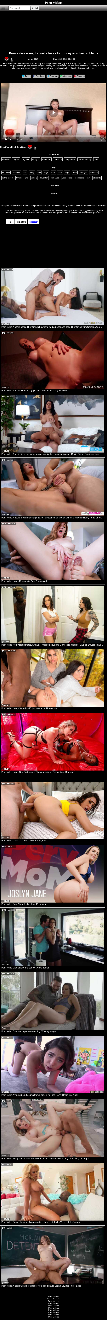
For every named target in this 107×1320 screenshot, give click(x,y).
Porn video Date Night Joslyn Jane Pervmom (23, 904)
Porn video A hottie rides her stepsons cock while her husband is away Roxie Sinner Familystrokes (50, 454)
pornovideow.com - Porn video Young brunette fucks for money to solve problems (70, 205)
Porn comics (53, 1301)
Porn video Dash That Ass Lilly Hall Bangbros (24, 840)
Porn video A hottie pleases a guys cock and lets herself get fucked (34, 390)
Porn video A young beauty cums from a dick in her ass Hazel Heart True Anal (39, 1095)
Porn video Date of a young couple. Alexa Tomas (25, 968)
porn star (97, 213)
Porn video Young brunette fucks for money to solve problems (53, 53)
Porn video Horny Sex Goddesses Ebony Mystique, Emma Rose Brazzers (37, 772)
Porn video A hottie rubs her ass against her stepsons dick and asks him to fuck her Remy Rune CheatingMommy (52, 518)
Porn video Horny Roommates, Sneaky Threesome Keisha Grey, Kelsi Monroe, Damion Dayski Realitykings (52, 645)
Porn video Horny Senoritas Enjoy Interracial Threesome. (29, 708)
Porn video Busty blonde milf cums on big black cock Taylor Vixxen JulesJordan (40, 1222)
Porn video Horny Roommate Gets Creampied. (24, 581)
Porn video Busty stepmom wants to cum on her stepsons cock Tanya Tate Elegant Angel (45, 1158)
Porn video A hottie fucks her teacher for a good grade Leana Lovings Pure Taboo (41, 1286)
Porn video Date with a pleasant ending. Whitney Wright (28, 1031)
